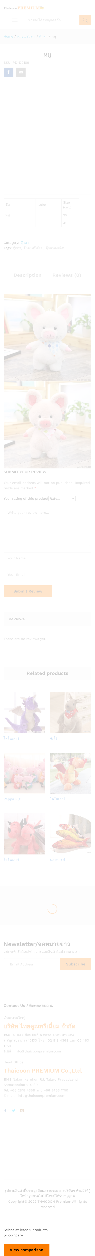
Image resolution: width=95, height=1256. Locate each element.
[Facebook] (5, 1111)
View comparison (26, 1250)
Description (27, 275)
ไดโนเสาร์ (11, 738)
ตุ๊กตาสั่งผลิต (55, 248)
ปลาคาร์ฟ (57, 859)
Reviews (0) (66, 275)
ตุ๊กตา (24, 243)
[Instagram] (22, 1111)
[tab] (27, 277)
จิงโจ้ (53, 738)
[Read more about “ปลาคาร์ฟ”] (64, 851)
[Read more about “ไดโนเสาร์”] (18, 730)
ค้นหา (85, 20)
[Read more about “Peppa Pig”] (18, 791)
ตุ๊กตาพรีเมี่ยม (33, 248)
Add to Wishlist (29, 730)
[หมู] (8, 72)
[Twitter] (14, 1111)
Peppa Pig (12, 799)
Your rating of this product (26, 498)
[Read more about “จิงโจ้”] (64, 730)
